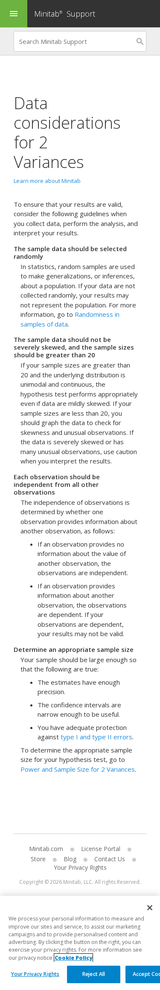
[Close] (149, 907)
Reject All (93, 974)
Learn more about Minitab (47, 181)
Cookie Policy (73, 957)
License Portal (100, 849)
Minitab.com (46, 849)
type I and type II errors (96, 736)
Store (38, 859)
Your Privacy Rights (35, 974)
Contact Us (109, 859)
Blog (70, 859)
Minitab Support (64, 14)
